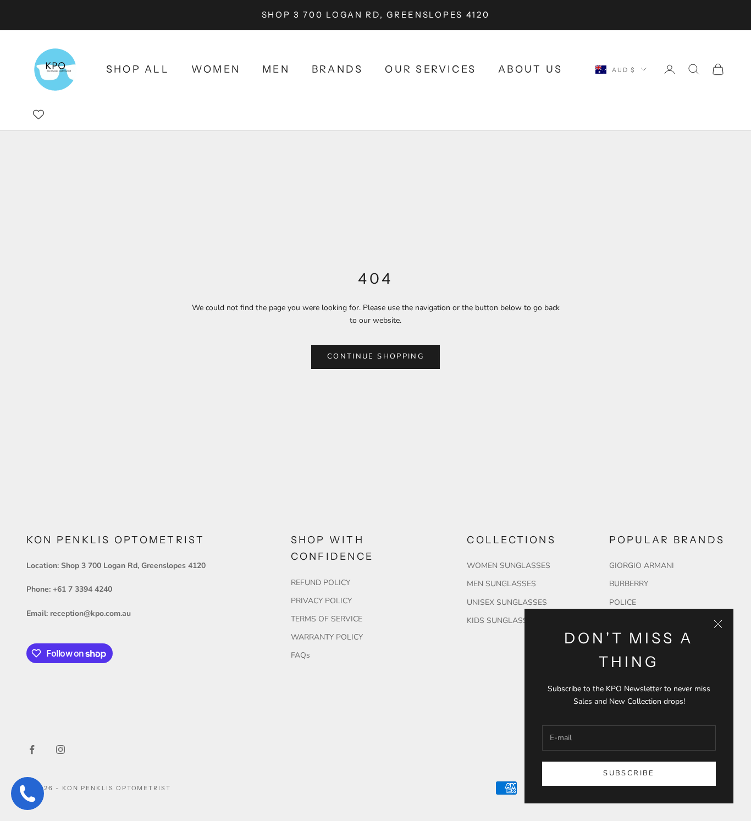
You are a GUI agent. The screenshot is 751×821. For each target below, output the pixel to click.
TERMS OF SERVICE (326, 619)
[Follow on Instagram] (60, 749)
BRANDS (337, 69)
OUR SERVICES (430, 69)
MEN (276, 69)
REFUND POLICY (320, 582)
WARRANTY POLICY (327, 637)
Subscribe (628, 773)
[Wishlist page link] (38, 114)
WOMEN (215, 69)
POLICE (622, 602)
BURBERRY (628, 583)
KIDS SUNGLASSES (502, 620)
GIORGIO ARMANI (641, 565)
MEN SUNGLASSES (501, 583)
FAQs (300, 655)
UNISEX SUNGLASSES (507, 602)
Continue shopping (375, 356)
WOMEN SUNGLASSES (508, 565)
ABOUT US (530, 69)
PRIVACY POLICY (321, 601)
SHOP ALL (137, 69)
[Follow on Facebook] (31, 749)
